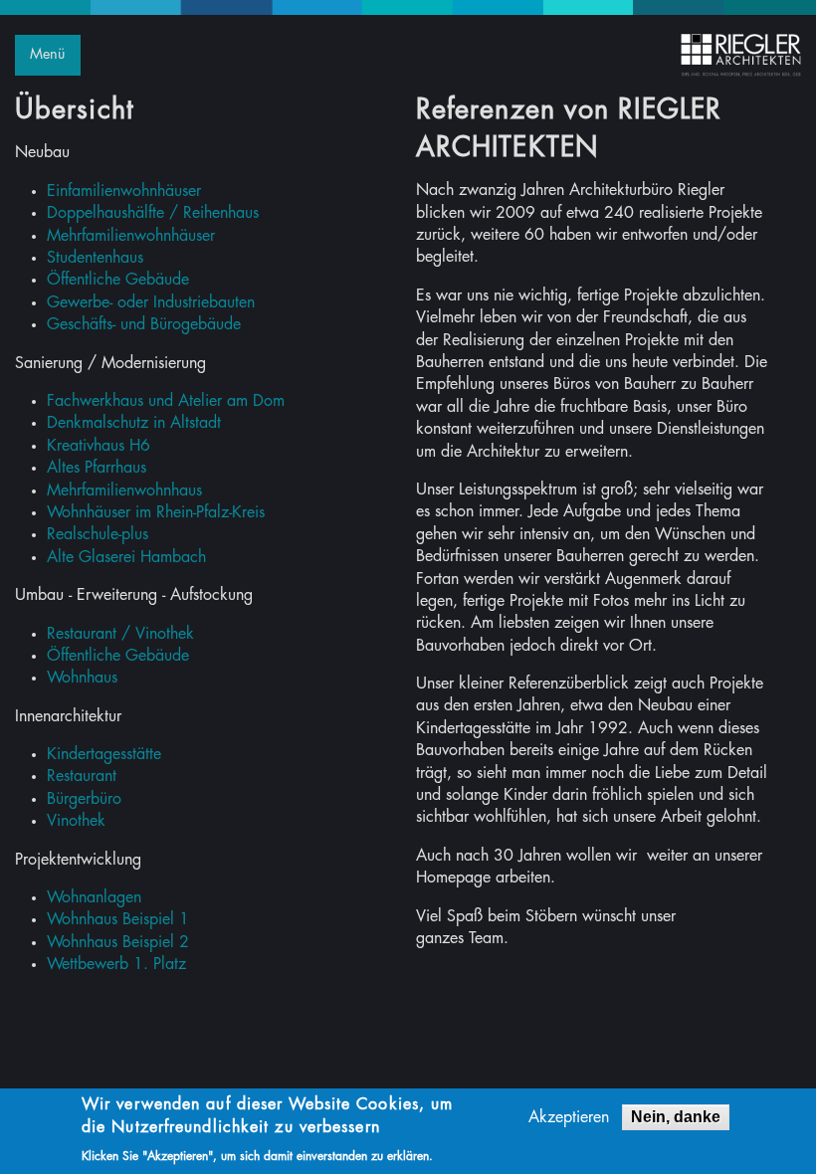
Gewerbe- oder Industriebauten (151, 302)
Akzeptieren (568, 1117)
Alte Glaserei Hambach (126, 557)
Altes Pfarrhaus (96, 468)
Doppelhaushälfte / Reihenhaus (153, 213)
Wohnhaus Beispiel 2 (118, 942)
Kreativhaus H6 (98, 446)
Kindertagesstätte (104, 754)
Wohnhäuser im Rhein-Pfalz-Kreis (156, 512)
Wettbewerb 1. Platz (116, 964)
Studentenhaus (95, 258)
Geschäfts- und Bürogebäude (144, 324)
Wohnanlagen (94, 897)
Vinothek (76, 821)
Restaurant (81, 776)
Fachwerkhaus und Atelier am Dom (166, 401)
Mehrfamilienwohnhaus (124, 490)
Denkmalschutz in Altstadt (134, 423)
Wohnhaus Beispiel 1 (118, 919)
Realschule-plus (97, 534)
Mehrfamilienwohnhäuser (131, 236)
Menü (47, 54)
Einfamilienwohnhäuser (124, 191)
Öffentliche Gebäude (118, 280)
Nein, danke (675, 1116)
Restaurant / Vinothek (120, 634)
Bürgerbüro (84, 799)
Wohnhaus (82, 677)
